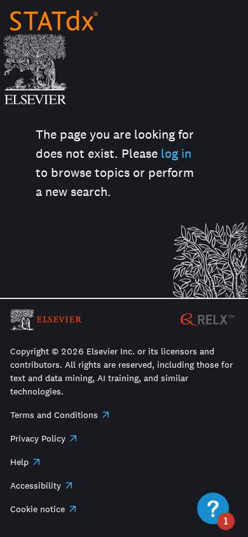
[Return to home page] (54, 20)
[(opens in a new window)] (207, 318)
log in (176, 153)
